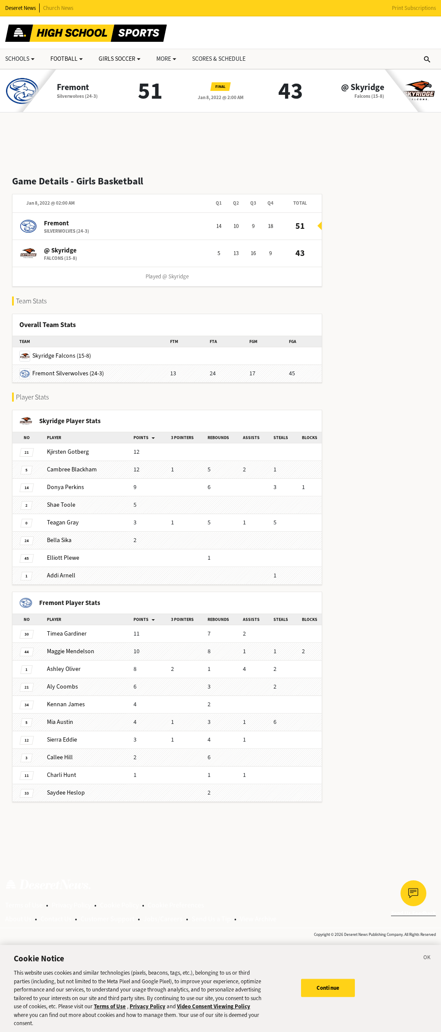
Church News (58, 8)
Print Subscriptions (414, 8)
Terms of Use (24, 905)
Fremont (73, 87)
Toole (61, 505)
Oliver (64, 669)
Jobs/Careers (163, 918)
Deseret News (20, 8)
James (66, 704)
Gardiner (67, 634)
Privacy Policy (71, 905)
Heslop (66, 793)
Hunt (61, 775)
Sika (59, 540)
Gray (63, 522)
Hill (60, 757)
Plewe (63, 558)
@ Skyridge (362, 87)
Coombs (62, 687)
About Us (18, 918)
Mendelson (70, 651)
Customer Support (107, 918)
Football (64, 59)
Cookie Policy (119, 905)
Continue (328, 987)
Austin (60, 722)
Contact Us (55, 918)
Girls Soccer (117, 59)
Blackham (72, 469)
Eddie (62, 740)
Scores (218, 59)
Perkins (65, 487)
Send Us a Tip (211, 918)
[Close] (427, 958)
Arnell (61, 575)
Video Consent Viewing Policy (213, 1006)
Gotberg (68, 452)
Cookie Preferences (176, 905)
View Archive (258, 918)
